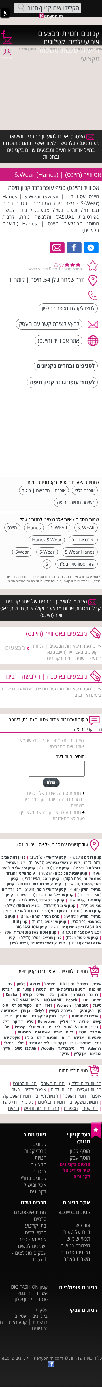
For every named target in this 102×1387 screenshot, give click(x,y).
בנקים (13, 1108)
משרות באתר (77, 1259)
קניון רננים (92, 857)
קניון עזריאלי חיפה (51, 889)
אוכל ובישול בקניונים (35, 1188)
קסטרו (41, 989)
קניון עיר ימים (55, 921)
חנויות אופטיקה (17, 1096)
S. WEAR (86, 527)
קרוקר (18, 1021)
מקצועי (89, 58)
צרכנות (39, 1171)
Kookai (12, 994)
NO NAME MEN (26, 999)
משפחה (47, 50)
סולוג (29, 1037)
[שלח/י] (51, 782)
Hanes (34, 527)
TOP (82, 1032)
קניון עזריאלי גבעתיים (62, 862)
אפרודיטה (9, 1010)
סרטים (40, 1218)
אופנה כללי (85, 490)
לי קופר (54, 1026)
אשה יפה (42, 1032)
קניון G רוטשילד (51, 900)
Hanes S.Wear (47, 540)
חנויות (70, 33)
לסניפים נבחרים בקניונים (66, 365)
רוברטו (7, 989)
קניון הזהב (50, 878)
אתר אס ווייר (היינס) (58, 340)
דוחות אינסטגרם (30, 1212)
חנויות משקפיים (83, 1102)
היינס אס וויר (83, 540)
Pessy (20, 1026)
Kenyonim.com (48, 1358)
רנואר (93, 994)
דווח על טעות (76, 1231)
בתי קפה (90, 1108)
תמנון (62, 994)
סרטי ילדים (35, 1232)
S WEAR (59, 527)
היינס (12, 527)
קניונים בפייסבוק (73, 1212)
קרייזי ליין (67, 1021)
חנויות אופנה (74, 1096)
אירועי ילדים (83, 42)
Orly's (39, 1010)
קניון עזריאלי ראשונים (47, 942)
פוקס (40, 994)
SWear (22, 552)
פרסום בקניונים (75, 1164)
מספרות (71, 1108)
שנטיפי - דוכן (80, 1042)
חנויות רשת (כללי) (85, 1083)
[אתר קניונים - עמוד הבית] (96, 1137)
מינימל (50, 983)
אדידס (79, 1037)
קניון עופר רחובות (47, 883)
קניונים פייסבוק (14, 1358)
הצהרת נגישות (75, 1245)
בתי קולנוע (35, 1225)
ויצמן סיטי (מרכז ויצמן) (49, 910)
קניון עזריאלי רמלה (46, 937)
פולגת (84, 1021)
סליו (30, 1021)
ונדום (70, 1032)
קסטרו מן (24, 989)
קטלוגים (54, 42)
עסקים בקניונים (40, 1313)
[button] (5, 13)
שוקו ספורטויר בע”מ (76, 564)
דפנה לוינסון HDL (74, 983)
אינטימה (94, 1037)
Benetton (47, 1021)
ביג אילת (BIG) (28, 905)
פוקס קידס (12, 1037)
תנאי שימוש (78, 1238)
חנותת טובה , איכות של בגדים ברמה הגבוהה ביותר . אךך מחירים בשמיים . (54, 799)
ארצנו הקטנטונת (85, 1016)
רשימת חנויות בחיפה (76, 502)
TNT (48, 1005)
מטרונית (24, 1032)
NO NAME (53, 999)
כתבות (69, 50)
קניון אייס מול (87, 937)
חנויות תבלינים (51, 1102)
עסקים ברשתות (31, 1319)
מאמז (97, 999)
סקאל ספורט (22, 1005)
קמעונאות (18, 1322)
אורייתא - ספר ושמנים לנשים (32, 1242)
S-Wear (47, 552)
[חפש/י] (21, 7)
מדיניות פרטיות (75, 1252)
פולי (21, 1042)
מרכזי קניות (35, 1150)
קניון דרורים (11, 889)
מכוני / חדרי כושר (17, 1102)
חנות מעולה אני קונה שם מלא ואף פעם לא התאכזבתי (52, 815)
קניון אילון (61, 867)
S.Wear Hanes (80, 552)
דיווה (66, 1037)
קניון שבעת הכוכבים (71, 873)
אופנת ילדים (35, 1090)
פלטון (21, 983)
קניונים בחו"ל (33, 1178)
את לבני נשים (25, 1048)
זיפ (38, 1005)
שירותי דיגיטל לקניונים (76, 1173)
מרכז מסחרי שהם (46, 916)
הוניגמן (22, 1016)
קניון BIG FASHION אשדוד (35, 932)
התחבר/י (7, 58)
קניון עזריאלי (56, 857)
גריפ (94, 1026)
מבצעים (48, 33)
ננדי (98, 1042)
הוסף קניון (80, 1150)
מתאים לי (36, 1026)
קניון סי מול (66, 905)
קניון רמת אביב (13, 857)
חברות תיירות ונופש (41, 1108)
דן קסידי (59, 1042)
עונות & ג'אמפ (75, 1026)
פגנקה (35, 983)
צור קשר (81, 1225)
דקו (81, 1048)
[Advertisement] (56, 433)
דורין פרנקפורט (44, 1016)
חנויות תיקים (46, 1096)
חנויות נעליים (89, 1090)
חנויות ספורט (25, 1083)
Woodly (47, 1048)
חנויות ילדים (62, 1090)
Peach (71, 999)
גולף (63, 1016)
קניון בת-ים (92, 910)
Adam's (94, 1048)
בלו (51, 994)
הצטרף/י (7, 47)
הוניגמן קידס (47, 1037)
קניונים (90, 33)
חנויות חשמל (53, 1083)
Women (64, 1005)
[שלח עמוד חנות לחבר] (57, 247)
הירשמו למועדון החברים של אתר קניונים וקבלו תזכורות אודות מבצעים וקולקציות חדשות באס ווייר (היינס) (51, 608)
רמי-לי (9, 1042)
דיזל (6, 1021)
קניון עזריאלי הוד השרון (54, 894)
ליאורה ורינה (39, 1042)
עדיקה (64, 1053)
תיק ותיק (87, 1010)
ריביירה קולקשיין (62, 1010)
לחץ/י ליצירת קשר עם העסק (49, 324)
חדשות (90, 50)
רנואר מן (78, 994)
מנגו (85, 999)
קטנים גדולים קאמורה (67, 989)
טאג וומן (81, 1005)
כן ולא (27, 994)
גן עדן (25, 1010)
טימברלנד (66, 1048)
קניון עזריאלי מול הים (18, 867)
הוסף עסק (80, 1157)
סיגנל (97, 1005)
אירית (96, 983)
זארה (58, 1032)
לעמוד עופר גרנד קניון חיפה (62, 382)
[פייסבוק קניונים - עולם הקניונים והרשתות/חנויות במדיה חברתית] (3, 33)
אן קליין (80, 1053)
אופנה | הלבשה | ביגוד (44, 490)
